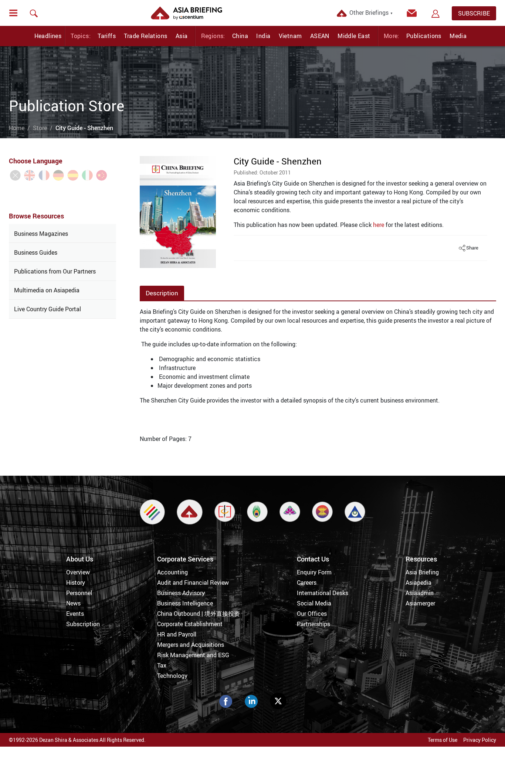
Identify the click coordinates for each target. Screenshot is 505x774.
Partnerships (313, 624)
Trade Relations (145, 36)
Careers (306, 582)
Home (16, 128)
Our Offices (312, 614)
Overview (78, 572)
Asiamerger (420, 603)
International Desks (322, 593)
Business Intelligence (185, 603)
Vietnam (290, 36)
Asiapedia (418, 582)
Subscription (83, 624)
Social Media (314, 603)
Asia (182, 36)
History (75, 582)
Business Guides (35, 252)
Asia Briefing (422, 572)
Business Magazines (41, 234)
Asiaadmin (420, 593)
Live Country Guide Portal (47, 309)
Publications (423, 36)
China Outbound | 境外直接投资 (198, 614)
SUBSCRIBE (474, 13)
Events (75, 614)
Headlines (48, 36)
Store (40, 128)
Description (162, 293)
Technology (172, 676)
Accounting (172, 572)
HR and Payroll (176, 634)
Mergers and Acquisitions (190, 645)
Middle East (354, 36)
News (73, 603)
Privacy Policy (479, 739)
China (240, 36)
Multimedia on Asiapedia (46, 290)
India (263, 36)
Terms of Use (442, 739)
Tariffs (107, 36)
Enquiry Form (314, 572)
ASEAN (319, 36)
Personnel (79, 593)
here (378, 225)
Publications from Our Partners (55, 271)
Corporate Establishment (190, 624)
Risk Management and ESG (193, 655)
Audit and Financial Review (193, 582)
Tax (161, 665)
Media (458, 36)
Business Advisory (181, 593)
